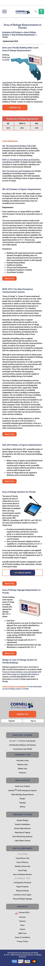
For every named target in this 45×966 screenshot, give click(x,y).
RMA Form (22, 933)
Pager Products (22, 886)
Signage (22, 802)
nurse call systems (30, 672)
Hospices (22, 772)
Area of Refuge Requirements (23, 34)
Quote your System (22, 786)
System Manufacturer (22, 828)
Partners (22, 921)
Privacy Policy (22, 941)
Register (12, 721)
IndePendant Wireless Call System (22, 745)
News (22, 925)
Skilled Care (22, 768)
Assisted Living (22, 760)
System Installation (22, 824)
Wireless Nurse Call (22, 866)
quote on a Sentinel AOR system (24, 674)
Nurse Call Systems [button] (22, 735)
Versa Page (22, 870)
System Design (22, 820)
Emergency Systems (22, 814)
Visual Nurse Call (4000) (22, 749)
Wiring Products (22, 890)
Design (22, 798)
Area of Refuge (22, 780)
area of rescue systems (13, 672)
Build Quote (22, 573)
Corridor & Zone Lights (22, 895)
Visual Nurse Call (22, 858)
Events (22, 929)
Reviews (22, 917)
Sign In (33, 721)
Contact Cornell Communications (14, 686)
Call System (22, 741)
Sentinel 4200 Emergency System (22, 790)
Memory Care (22, 764)
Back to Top (9, 278)
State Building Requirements (22, 794)
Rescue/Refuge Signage (22, 899)
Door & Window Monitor (22, 874)
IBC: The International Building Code (16, 146)
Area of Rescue (22, 862)
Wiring (22, 807)
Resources (22, 906)
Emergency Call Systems (12, 32)
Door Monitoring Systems (23, 836)
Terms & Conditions (22, 937)
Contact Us (15, 107)
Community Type (22, 754)
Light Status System (22, 840)
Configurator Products (22, 882)
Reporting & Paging (22, 832)
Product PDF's (24, 912)
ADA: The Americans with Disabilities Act (18, 171)
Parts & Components (22, 848)
